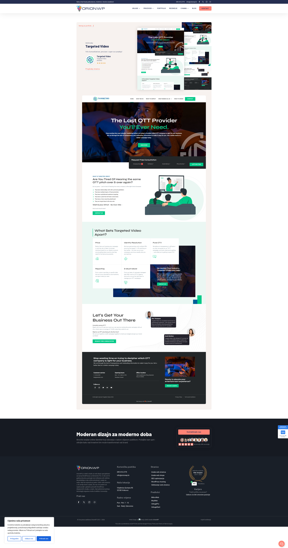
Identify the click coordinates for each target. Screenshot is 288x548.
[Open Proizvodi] (153, 8)
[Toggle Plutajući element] (281, 544)
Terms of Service (164, 524)
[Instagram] (206, 2)
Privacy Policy (151, 524)
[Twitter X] (203, 2)
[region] (29, 530)
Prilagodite (14, 539)
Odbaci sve (29, 539)
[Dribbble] (210, 2)
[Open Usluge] (139, 8)
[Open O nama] (188, 8)
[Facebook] (199, 2)
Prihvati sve (43, 539)
